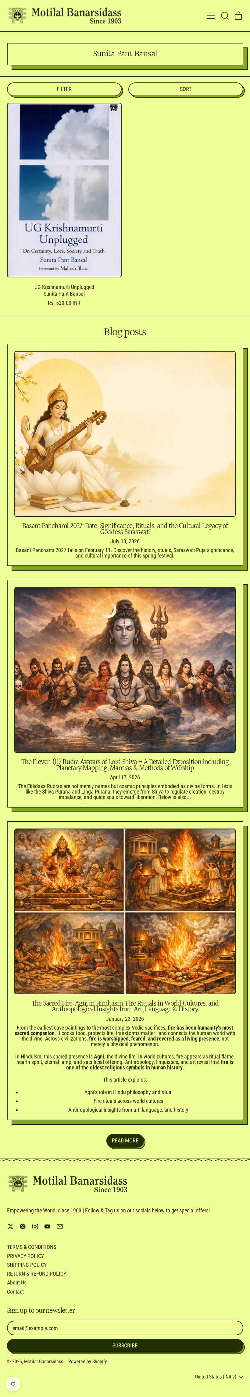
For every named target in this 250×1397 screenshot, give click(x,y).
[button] (225, 16)
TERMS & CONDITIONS (31, 1247)
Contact (15, 1291)
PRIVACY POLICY (25, 1256)
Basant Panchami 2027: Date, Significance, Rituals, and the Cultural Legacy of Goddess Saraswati (125, 529)
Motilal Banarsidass (43, 1361)
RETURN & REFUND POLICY (36, 1273)
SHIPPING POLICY (27, 1265)
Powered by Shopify (87, 1361)
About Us (17, 1282)
